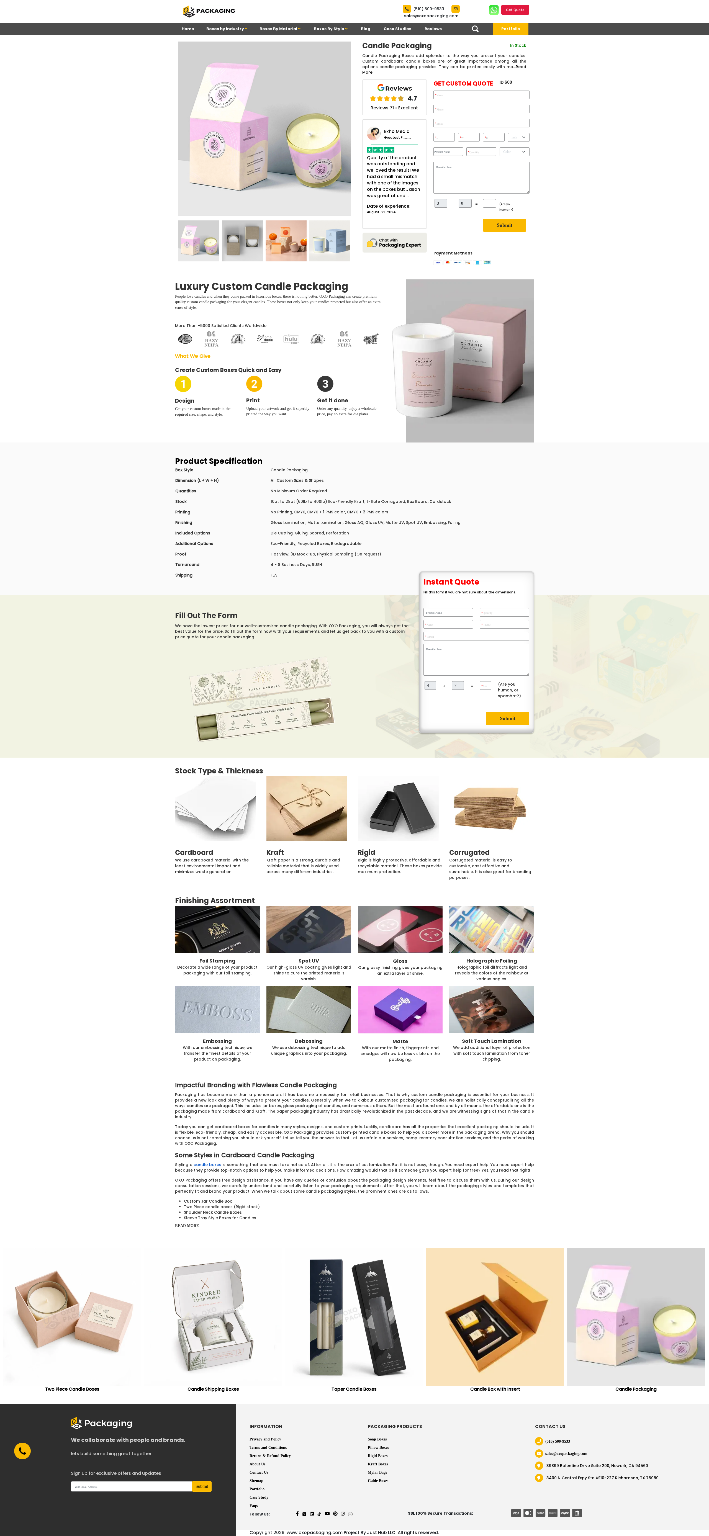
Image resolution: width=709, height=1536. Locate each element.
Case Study (259, 1497)
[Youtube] (327, 1513)
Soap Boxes (377, 1439)
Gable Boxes (378, 1481)
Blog (365, 29)
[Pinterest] (335, 1513)
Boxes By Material (279, 29)
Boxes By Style (329, 29)
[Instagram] (343, 1513)
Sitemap (256, 1481)
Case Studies (397, 29)
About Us (257, 1464)
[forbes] (350, 1513)
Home (188, 29)
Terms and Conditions (268, 1447)
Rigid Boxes (377, 1456)
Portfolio (510, 29)
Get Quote (515, 9)
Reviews (433, 29)
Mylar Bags (377, 1472)
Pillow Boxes (378, 1447)
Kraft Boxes (378, 1464)
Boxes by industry (225, 29)
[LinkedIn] (312, 1513)
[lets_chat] (394, 242)
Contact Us (259, 1472)
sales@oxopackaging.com (431, 16)
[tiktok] (319, 1513)
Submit (504, 225)
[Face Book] (297, 1513)
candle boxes (207, 1164)
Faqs (254, 1506)
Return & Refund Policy (270, 1456)
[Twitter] (304, 1513)
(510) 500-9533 (428, 9)
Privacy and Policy (265, 1439)
